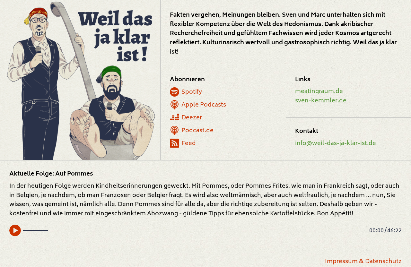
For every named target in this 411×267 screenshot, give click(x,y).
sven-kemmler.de (320, 101)
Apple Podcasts (203, 105)
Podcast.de (197, 131)
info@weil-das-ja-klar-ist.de (335, 144)
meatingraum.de (319, 92)
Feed (188, 144)
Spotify (191, 92)
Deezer (191, 118)
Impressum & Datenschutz (363, 262)
